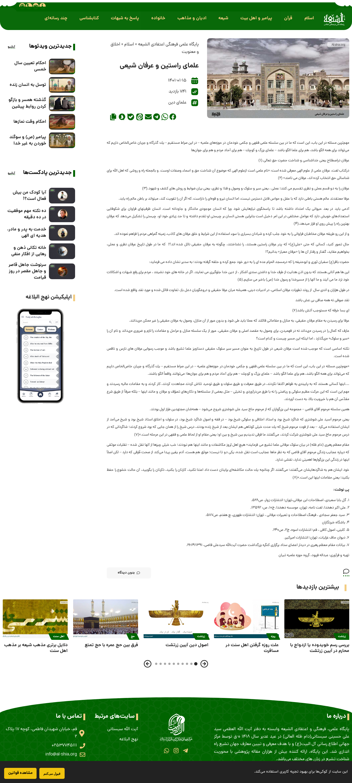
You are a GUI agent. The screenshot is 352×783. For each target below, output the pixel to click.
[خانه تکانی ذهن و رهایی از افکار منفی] (62, 251)
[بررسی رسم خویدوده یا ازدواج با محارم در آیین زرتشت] (316, 618)
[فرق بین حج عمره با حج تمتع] (105, 618)
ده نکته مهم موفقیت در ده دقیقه (26, 214)
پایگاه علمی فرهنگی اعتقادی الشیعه (168, 44)
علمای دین (177, 102)
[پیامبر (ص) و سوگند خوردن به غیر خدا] (62, 140)
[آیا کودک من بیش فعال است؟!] (62, 195)
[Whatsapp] (166, 751)
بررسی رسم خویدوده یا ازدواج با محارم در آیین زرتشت (319, 648)
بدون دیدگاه (126, 572)
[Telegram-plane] (185, 751)
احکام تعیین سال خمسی (30, 66)
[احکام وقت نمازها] (62, 122)
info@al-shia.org (61, 754)
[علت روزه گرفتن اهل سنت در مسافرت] (246, 618)
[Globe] (22, 6)
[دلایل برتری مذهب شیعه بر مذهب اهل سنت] (35, 618)
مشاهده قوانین (20, 773)
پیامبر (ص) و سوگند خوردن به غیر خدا (27, 140)
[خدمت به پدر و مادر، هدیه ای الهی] (62, 233)
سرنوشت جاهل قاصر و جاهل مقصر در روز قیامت (27, 271)
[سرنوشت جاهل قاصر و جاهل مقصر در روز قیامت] (62, 271)
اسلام (129, 44)
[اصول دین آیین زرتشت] (176, 618)
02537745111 (64, 745)
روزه (273, 636)
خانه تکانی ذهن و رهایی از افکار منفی (28, 251)
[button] (309, 18)
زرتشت (342, 636)
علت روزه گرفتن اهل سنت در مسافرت (252, 648)
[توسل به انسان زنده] (62, 85)
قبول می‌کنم (52, 773)
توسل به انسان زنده (28, 84)
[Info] (42, 6)
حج (133, 636)
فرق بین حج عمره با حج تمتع (111, 645)
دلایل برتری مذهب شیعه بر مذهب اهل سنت (36, 648)
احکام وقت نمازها (29, 121)
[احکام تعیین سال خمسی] (62, 66)
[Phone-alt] (29, 6)
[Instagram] (176, 751)
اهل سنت (58, 636)
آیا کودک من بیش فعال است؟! (29, 195)
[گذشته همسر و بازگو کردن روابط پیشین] (62, 103)
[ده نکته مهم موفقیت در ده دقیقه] (62, 214)
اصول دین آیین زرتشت (187, 645)
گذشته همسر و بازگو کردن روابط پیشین (27, 103)
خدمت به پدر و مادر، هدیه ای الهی (26, 232)
